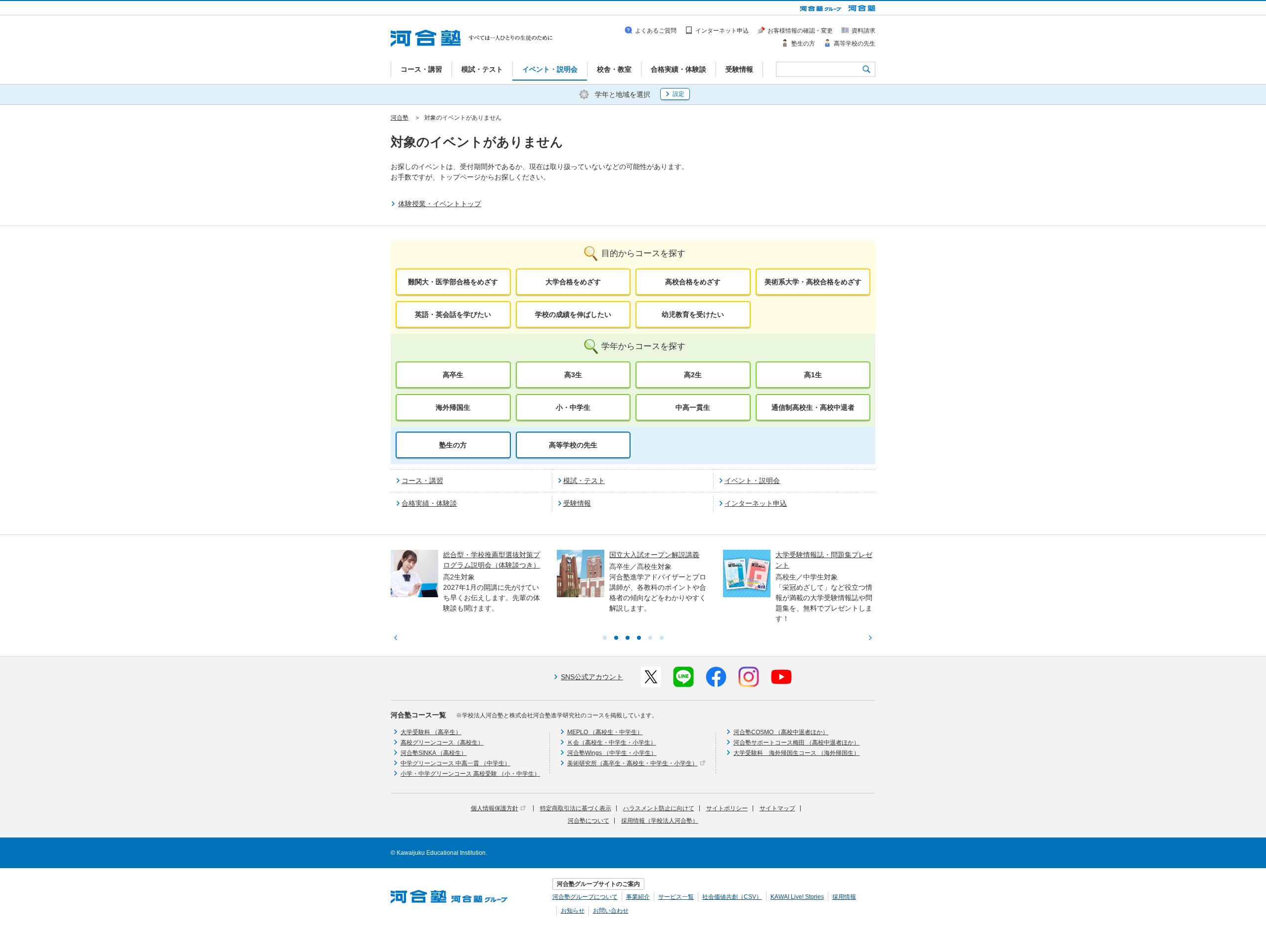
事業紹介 (638, 896)
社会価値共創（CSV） (732, 896)
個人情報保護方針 (494, 808)
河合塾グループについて (585, 896)
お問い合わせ (611, 910)
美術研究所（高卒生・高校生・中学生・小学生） (632, 763)
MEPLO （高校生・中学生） (605, 732)
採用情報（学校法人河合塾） (659, 820)
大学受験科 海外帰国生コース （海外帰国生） (796, 752)
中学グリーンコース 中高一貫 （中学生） (455, 763)
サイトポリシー (727, 808)
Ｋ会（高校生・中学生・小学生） (611, 742)
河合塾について (588, 820)
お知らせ (573, 910)
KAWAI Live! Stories (797, 896)
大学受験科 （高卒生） (431, 732)
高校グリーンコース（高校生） (442, 742)
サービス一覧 (676, 896)
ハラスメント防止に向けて (658, 808)
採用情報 (844, 896)
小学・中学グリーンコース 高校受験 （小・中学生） (470, 773)
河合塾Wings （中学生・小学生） (612, 752)
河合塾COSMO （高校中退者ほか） (780, 732)
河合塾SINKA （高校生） (434, 752)
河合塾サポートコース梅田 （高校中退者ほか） (796, 742)
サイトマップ (777, 808)
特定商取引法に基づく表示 (575, 808)
